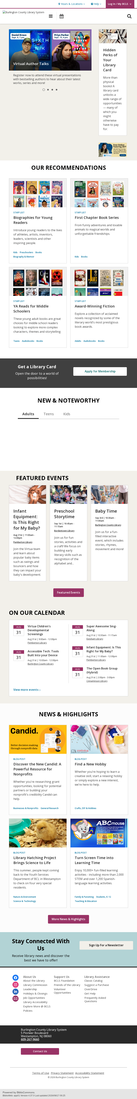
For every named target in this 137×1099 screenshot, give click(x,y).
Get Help (90, 993)
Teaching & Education (86, 901)
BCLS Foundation (64, 980)
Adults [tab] (28, 413)
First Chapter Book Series (97, 217)
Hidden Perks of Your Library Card (110, 60)
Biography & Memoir (23, 256)
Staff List (18, 212)
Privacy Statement (62, 1073)
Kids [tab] (66, 413)
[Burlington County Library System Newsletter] (15, 999)
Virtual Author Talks (31, 63)
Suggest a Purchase (96, 985)
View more (26, 690)
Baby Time (106, 511)
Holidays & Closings (35, 993)
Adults (78, 341)
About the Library (34, 980)
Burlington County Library (108, 525)
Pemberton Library (22, 542)
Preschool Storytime (64, 514)
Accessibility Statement (89, 1073)
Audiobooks (28, 341)
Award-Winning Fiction (95, 306)
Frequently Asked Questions (95, 999)
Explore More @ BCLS (36, 1006)
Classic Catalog (93, 980)
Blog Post (19, 759)
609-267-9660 (30, 1039)
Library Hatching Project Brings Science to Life (34, 860)
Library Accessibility (35, 1002)
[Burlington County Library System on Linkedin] (15, 992)
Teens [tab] (49, 413)
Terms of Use (40, 1073)
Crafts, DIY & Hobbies (85, 808)
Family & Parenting (84, 896)
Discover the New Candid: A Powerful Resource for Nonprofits (37, 769)
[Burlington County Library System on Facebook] (15, 978)
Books (38, 252)
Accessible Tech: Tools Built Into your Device (43, 653)
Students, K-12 (103, 896)
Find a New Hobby (90, 764)
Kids (15, 252)
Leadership (30, 989)
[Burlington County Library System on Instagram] (15, 985)
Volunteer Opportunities (62, 990)
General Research (50, 808)
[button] (71, 4)
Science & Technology (24, 901)
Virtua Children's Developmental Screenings (39, 630)
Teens (16, 341)
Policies (27, 1010)
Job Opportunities (34, 997)
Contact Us (40, 1051)
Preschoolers (26, 252)
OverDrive (90, 989)
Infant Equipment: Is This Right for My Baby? (26, 519)
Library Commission (35, 985)
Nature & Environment (24, 896)
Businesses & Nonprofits (25, 808)
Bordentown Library (64, 530)
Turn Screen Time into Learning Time (94, 860)
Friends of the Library (67, 985)
